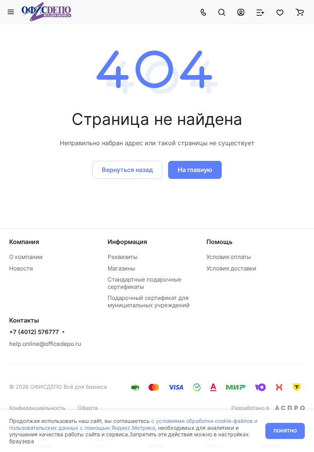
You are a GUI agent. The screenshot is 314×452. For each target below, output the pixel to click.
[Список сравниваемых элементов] (260, 12)
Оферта (88, 408)
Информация (127, 242)
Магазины (121, 268)
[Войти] (240, 12)
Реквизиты (122, 256)
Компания (24, 242)
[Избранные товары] (279, 12)
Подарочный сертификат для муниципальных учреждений (149, 301)
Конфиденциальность (37, 408)
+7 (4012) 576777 (34, 332)
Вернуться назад (127, 170)
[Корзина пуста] (300, 12)
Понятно (285, 431)
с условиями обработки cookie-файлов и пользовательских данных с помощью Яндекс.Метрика (133, 424)
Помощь (219, 242)
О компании (26, 256)
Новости (21, 268)
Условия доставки (231, 268)
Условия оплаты (228, 256)
